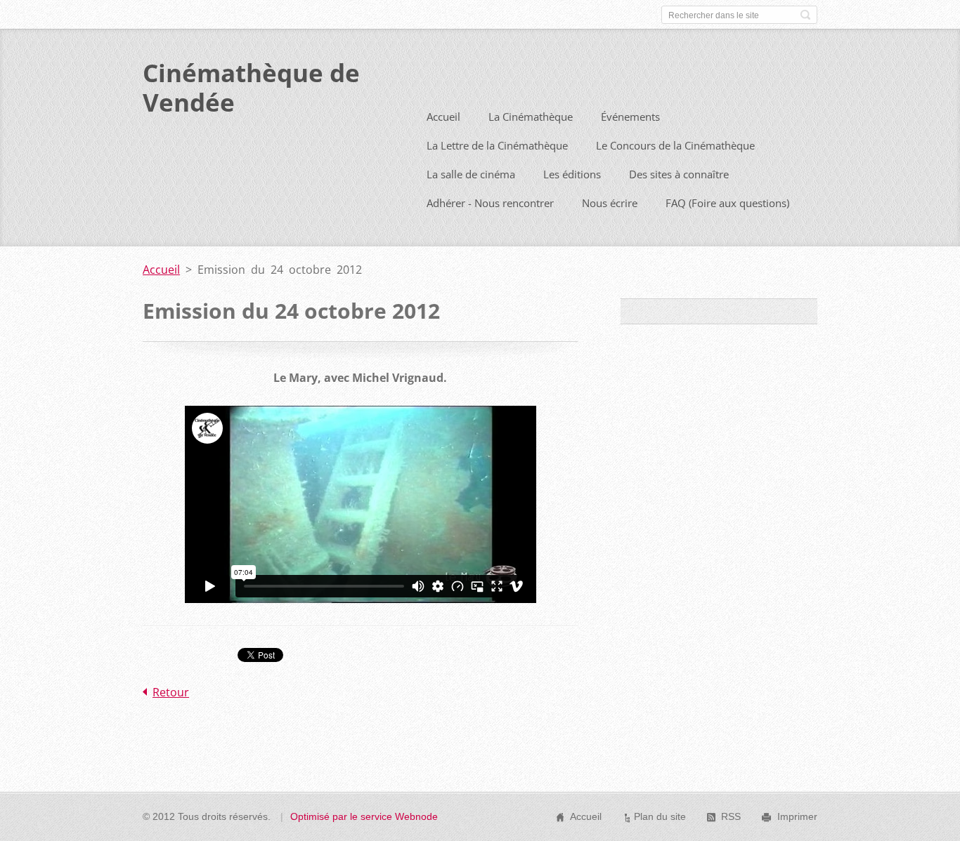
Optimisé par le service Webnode (364, 816)
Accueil (443, 117)
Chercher (805, 14)
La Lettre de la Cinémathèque (497, 145)
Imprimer (797, 816)
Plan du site (660, 816)
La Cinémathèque (530, 117)
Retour (171, 692)
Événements (630, 117)
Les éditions (572, 174)
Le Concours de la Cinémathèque (675, 145)
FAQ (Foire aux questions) (727, 203)
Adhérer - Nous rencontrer (490, 203)
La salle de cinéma (471, 174)
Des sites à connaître (679, 174)
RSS (731, 816)
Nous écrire (609, 203)
